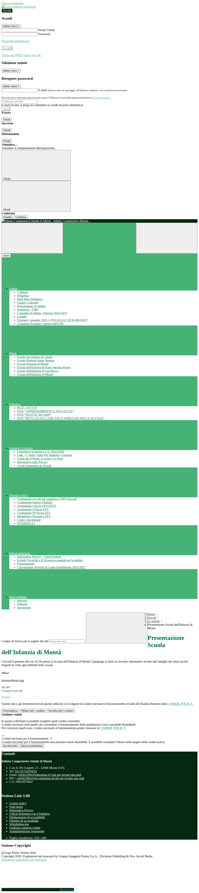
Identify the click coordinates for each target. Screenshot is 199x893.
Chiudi (6, 119)
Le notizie (154, 621)
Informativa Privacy (21, 810)
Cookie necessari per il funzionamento (25, 738)
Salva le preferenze (32, 745)
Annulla (7, 217)
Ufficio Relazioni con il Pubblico (29, 813)
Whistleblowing (19, 824)
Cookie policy (18, 803)
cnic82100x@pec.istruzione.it (50, 778)
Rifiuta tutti (33, 710)
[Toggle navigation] (32, 238)
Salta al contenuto (12, 3)
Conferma (20, 217)
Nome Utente (46, 30)
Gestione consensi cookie (24, 827)
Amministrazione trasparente (26, 831)
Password (44, 34)
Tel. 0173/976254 (26, 771)
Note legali (16, 806)
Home (151, 614)
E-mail (42, 90)
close (6, 255)
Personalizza (10, 710)
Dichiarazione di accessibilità (27, 817)
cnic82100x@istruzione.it (49, 774)
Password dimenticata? (16, 41)
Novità (152, 617)
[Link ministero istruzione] (19, 6)
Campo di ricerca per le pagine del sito (25, 641)
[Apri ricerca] (166, 238)
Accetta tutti (61, 710)
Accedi (7, 10)
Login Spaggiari (101, 97)
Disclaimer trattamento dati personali (24, 859)
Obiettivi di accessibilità (23, 820)
